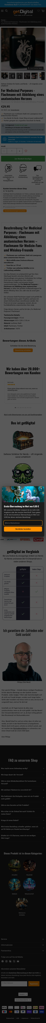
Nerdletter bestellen (23, 529)
